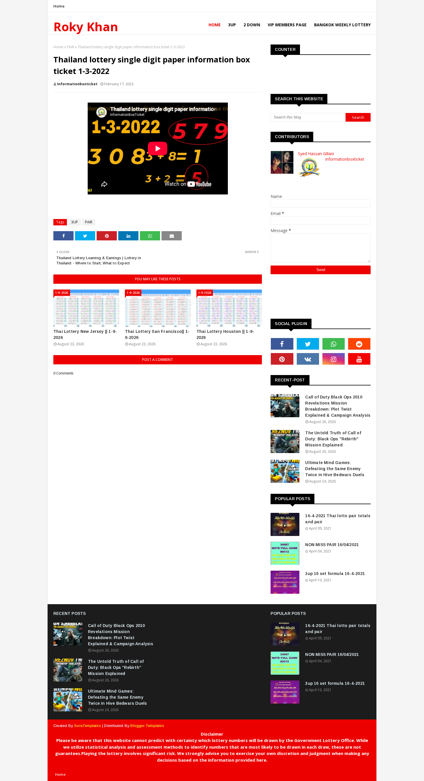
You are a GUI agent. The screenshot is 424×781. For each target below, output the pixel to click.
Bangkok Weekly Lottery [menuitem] (342, 24)
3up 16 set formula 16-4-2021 (335, 573)
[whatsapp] (333, 344)
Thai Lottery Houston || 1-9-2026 (225, 334)
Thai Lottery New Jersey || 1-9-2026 (85, 334)
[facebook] (282, 344)
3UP (74, 222)
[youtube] (359, 359)
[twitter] (308, 344)
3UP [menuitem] (232, 24)
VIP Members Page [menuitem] (287, 24)
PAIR (70, 46)
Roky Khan (85, 26)
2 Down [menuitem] (251, 24)
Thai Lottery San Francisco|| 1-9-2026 (157, 334)
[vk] (308, 359)
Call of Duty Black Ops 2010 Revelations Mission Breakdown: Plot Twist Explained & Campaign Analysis (337, 406)
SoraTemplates (87, 726)
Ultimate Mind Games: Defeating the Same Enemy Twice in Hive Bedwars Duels (334, 468)
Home (59, 6)
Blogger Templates (147, 726)
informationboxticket (77, 83)
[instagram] (333, 359)
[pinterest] (282, 359)
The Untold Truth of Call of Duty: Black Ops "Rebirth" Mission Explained (333, 439)
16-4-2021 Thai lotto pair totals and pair (337, 518)
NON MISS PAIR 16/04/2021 (332, 544)
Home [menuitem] (215, 24)
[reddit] (359, 344)
